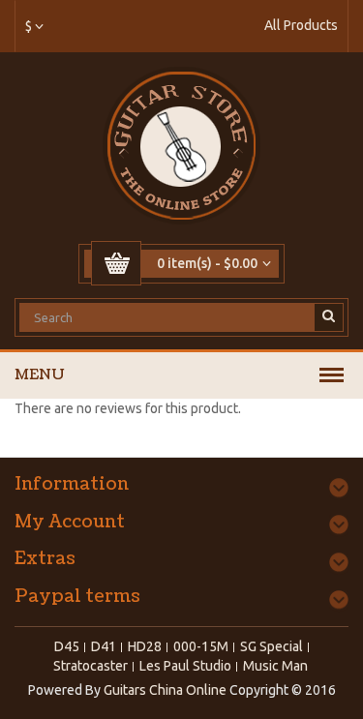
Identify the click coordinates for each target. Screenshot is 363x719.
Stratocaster (90, 666)
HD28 (145, 646)
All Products (301, 25)
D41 (103, 646)
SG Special (271, 646)
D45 (66, 646)
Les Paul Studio (185, 666)
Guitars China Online (165, 690)
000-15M (200, 646)
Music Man (275, 666)
